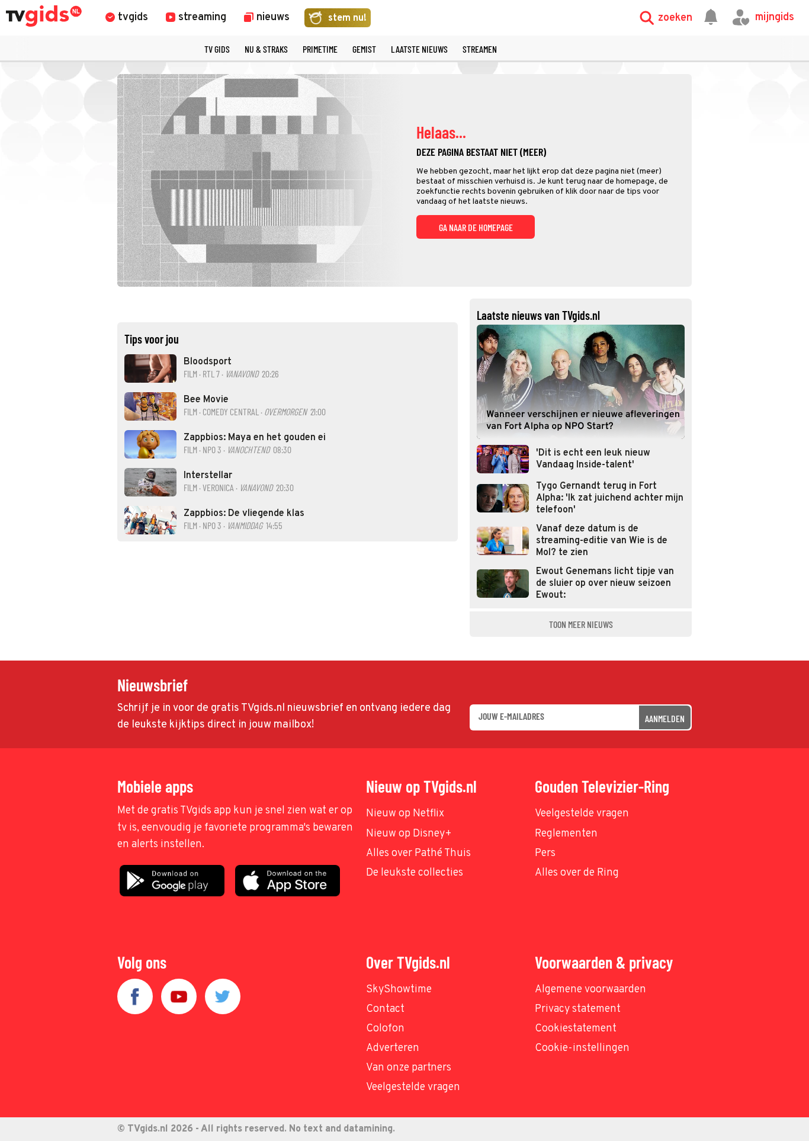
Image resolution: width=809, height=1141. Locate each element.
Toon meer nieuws (581, 624)
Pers (545, 853)
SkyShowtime (399, 989)
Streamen (480, 49)
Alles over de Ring (577, 873)
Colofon (385, 1029)
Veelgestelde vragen (582, 814)
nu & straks (266, 49)
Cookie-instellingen (582, 1048)
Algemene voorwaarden (590, 989)
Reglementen (566, 834)
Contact (385, 1009)
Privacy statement (578, 1009)
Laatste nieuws (419, 49)
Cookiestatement (576, 1029)
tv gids (217, 49)
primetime (320, 49)
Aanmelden (665, 718)
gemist (364, 49)
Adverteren (392, 1048)
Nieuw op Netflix (405, 814)
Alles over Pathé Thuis (418, 853)
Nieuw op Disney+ (409, 834)
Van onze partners (408, 1068)
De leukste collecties (414, 873)
